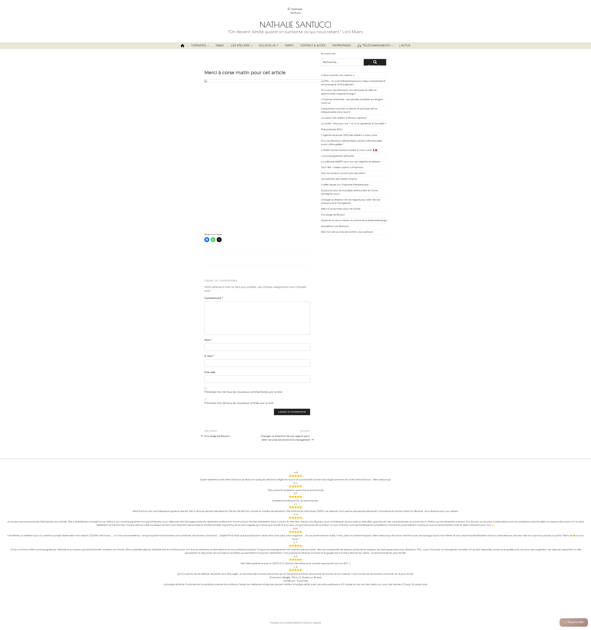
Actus (405, 45)
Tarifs (289, 45)
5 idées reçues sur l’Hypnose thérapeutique (344, 185)
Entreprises (341, 45)
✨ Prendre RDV (574, 622)
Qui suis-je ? (268, 45)
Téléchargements (376, 45)
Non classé (221, 258)
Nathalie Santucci (295, 24)
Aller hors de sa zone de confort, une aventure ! (347, 232)
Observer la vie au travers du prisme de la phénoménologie (354, 220)
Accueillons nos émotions (335, 226)
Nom (208, 340)
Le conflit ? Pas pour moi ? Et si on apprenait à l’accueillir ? (353, 124)
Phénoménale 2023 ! (332, 129)
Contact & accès (313, 45)
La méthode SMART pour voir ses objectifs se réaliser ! (351, 162)
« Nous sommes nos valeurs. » (337, 75)
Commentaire (213, 298)
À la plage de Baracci (333, 215)
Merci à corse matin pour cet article (340, 209)
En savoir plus (419, 584)
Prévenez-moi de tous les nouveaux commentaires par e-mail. (243, 392)
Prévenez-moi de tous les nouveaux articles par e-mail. (239, 403)
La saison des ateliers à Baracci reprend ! (344, 118)
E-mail (209, 356)
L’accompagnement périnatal (337, 156)
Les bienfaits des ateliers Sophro (339, 179)
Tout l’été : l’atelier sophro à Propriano (342, 167)
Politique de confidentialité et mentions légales (295, 623)
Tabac (219, 45)
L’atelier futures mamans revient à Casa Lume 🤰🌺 (349, 150)
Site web (209, 372)
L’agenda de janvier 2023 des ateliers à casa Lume (349, 135)
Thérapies (198, 45)
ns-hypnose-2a (254, 54)
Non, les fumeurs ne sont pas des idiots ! (343, 173)
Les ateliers (240, 45)
